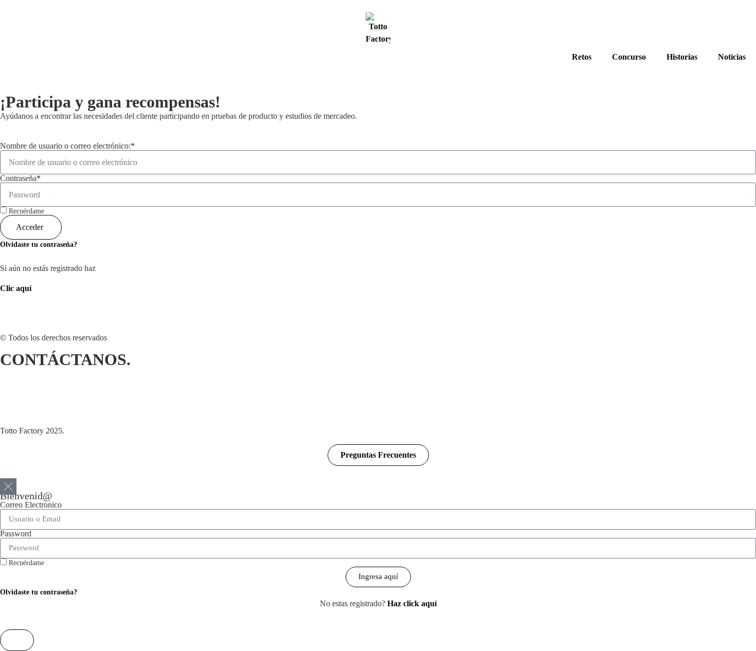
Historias (682, 56)
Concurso (629, 56)
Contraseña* (20, 178)
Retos (581, 56)
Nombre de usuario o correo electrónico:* (67, 146)
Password (15, 534)
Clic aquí (15, 288)
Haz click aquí (412, 603)
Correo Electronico (31, 505)
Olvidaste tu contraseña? (38, 244)
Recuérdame (25, 211)
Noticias (732, 56)
